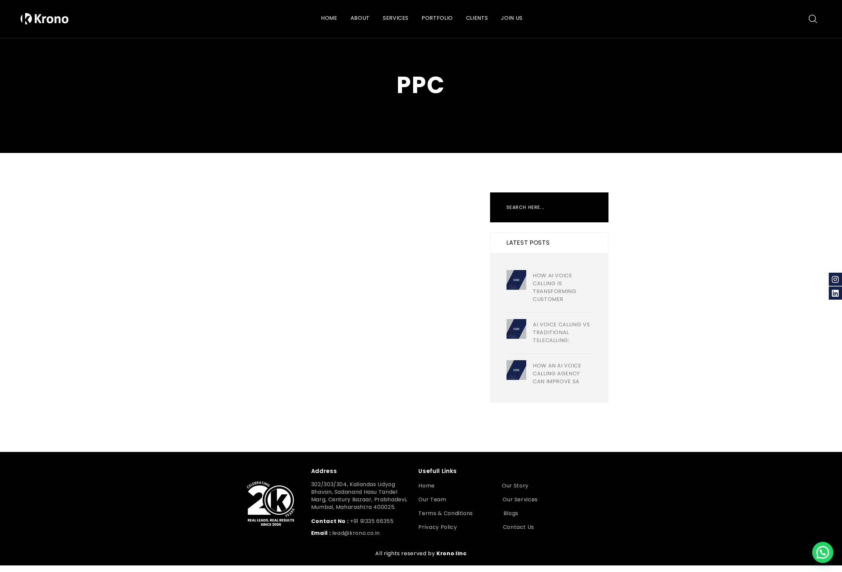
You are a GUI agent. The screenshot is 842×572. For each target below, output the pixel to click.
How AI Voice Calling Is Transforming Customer (555, 287)
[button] (823, 553)
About (360, 18)
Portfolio (437, 18)
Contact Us (519, 527)
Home (329, 18)
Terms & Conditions (445, 513)
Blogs (511, 513)
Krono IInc (451, 553)
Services (396, 18)
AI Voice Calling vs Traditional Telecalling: (561, 332)
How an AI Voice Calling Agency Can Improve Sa (557, 373)
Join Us (511, 18)
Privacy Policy (437, 527)
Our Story (515, 485)
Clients (477, 18)
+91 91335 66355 (372, 521)
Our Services (520, 499)
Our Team (432, 499)
